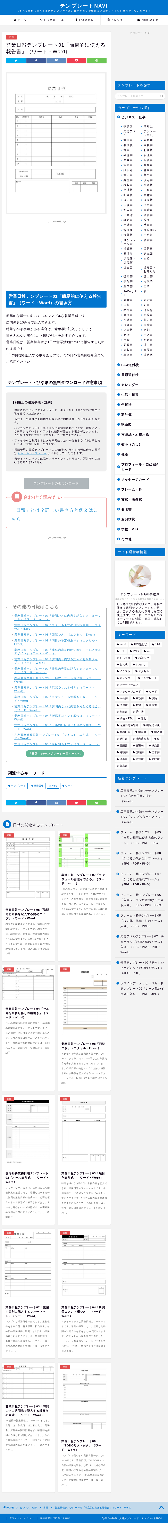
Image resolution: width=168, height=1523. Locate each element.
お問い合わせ (150, 20)
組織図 (148, 253)
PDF (122, 651)
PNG (136, 651)
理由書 (148, 344)
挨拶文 (128, 126)
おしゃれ (125, 657)
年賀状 (126, 404)
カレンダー (118, 20)
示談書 (128, 205)
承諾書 (148, 215)
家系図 (126, 424)
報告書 (148, 319)
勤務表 (148, 165)
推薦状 (128, 235)
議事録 (128, 170)
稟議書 (128, 354)
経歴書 (128, 180)
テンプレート (18, 785)
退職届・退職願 (130, 260)
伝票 (147, 286)
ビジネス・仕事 (54, 20)
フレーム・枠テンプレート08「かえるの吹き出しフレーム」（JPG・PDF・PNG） (141, 858)
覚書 (127, 150)
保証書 (128, 325)
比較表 (148, 315)
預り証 (148, 126)
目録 (127, 340)
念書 (147, 305)
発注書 (128, 315)
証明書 (128, 220)
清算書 (128, 248)
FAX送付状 (86, 20)
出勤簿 (128, 215)
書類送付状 (130, 375)
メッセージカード (135, 479)
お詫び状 (128, 519)
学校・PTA (130, 529)
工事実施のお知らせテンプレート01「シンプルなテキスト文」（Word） (142, 817)
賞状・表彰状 (131, 499)
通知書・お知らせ (150, 269)
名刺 (147, 329)
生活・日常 (130, 394)
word (54, 785)
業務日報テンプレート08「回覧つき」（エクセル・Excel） (55, 634)
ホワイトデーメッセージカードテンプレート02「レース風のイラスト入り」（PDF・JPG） (142, 988)
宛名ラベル (130, 133)
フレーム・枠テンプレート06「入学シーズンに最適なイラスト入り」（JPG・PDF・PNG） (142, 900)
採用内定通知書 (129, 725)
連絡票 (148, 354)
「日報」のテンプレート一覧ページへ (55, 753)
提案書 (128, 276)
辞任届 (128, 230)
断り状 (128, 195)
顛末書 (128, 286)
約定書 (148, 340)
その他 (126, 539)
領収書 (128, 350)
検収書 (128, 185)
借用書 (148, 205)
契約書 (148, 175)
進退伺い (150, 230)
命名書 (126, 509)
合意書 (148, 195)
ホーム (22, 20)
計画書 (148, 170)
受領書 (148, 225)
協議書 (148, 160)
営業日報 (38, 785)
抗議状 (148, 185)
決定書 (148, 180)
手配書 (128, 281)
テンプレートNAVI (84, 7)
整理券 (128, 253)
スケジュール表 (130, 242)
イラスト (125, 671)
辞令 (147, 220)
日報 (11, 37)
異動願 (148, 140)
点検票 (148, 281)
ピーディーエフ (129, 684)
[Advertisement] (56, 253)
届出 (147, 291)
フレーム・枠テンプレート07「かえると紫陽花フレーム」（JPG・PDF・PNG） (140, 879)
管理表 (148, 155)
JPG (157, 644)
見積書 (148, 325)
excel (123, 644)
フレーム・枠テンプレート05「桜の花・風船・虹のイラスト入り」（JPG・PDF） (141, 921)
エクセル (143, 671)
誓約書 (148, 248)
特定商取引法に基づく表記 (55, 1518)
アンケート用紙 (150, 133)
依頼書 (148, 145)
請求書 (148, 240)
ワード (69, 785)
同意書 (128, 300)
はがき (148, 310)
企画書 (128, 160)
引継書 (128, 319)
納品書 (128, 310)
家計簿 (126, 414)
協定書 (128, 165)
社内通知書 (142, 738)
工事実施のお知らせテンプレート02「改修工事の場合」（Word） (141, 796)
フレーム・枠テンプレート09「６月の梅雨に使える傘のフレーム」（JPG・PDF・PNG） (141, 837)
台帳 (147, 258)
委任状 (128, 145)
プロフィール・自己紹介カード (140, 467)
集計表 (148, 210)
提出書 (148, 276)
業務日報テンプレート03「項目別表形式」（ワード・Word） (57, 744)
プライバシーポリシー (21, 1518)
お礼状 (148, 150)
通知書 (140, 759)
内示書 (148, 300)
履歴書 (148, 350)
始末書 (128, 210)
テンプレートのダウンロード (56, 483)
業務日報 (125, 732)
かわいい (141, 664)
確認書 (128, 155)
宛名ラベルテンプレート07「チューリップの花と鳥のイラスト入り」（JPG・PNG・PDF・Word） (142, 944)
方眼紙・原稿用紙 (135, 434)
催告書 (128, 200)
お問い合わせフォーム (32, 453)
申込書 (148, 335)
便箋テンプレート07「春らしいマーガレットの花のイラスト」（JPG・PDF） (142, 968)
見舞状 (128, 329)
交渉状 (128, 190)
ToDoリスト (130, 293)
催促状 (148, 200)
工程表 (148, 190)
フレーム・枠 (131, 489)
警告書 (128, 175)
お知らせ (143, 657)
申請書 (128, 225)
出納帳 (148, 235)
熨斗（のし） (131, 444)
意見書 (128, 140)
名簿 (127, 335)
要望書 (128, 344)
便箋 (124, 454)
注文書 (128, 267)
